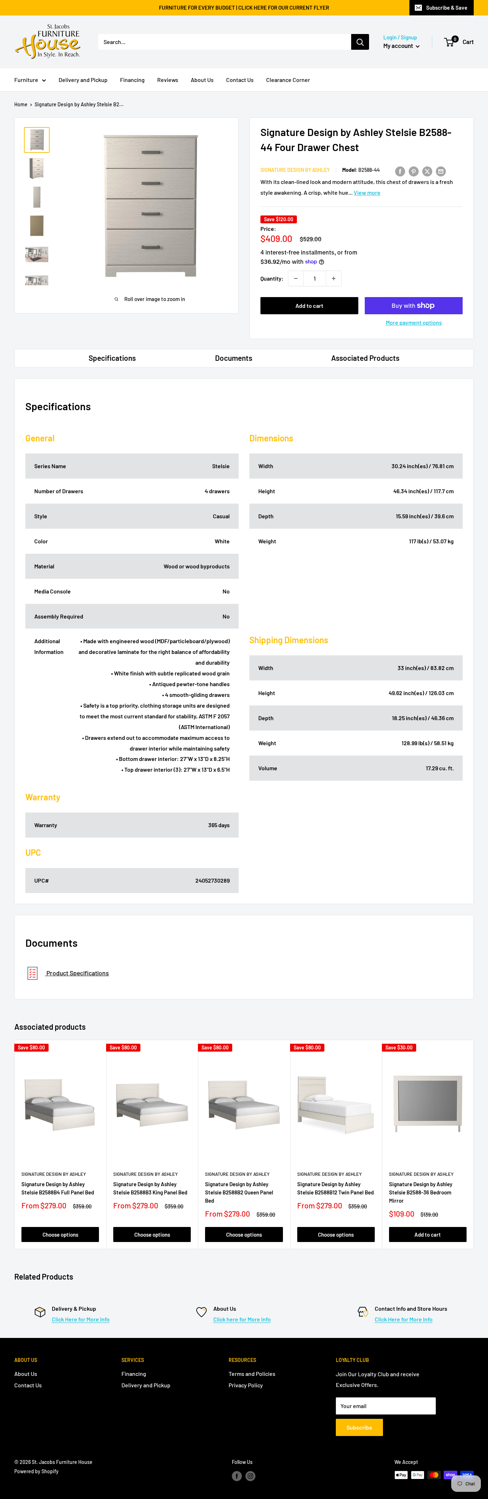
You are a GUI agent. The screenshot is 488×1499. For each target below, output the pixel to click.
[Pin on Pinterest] (414, 170)
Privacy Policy (246, 1385)
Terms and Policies (252, 1373)
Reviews (167, 79)
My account (398, 45)
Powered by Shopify (36, 1471)
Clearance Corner (288, 79)
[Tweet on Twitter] (427, 170)
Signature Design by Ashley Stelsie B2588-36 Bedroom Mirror (420, 1192)
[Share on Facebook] (400, 170)
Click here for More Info (242, 1319)
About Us (202, 79)
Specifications (112, 357)
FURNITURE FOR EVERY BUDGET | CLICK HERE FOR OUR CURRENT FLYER (244, 7)
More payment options (414, 322)
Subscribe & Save (446, 7)
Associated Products (365, 357)
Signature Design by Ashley (295, 170)
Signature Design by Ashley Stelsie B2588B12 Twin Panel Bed (335, 1188)
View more (367, 192)
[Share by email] (441, 170)
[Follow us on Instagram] (250, 1476)
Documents (233, 357)
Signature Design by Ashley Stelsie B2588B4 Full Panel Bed (57, 1188)
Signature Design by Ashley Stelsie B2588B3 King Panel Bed (150, 1188)
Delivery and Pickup (83, 79)
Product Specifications (77, 973)
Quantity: (272, 278)
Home (21, 104)
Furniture (26, 79)
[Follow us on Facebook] (237, 1476)
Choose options (60, 1234)
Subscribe (359, 1427)
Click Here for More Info (81, 1319)
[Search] (360, 42)
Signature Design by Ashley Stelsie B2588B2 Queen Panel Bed (239, 1192)
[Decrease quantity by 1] (295, 278)
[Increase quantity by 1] (333, 278)
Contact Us (240, 79)
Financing (132, 79)
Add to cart (309, 305)
